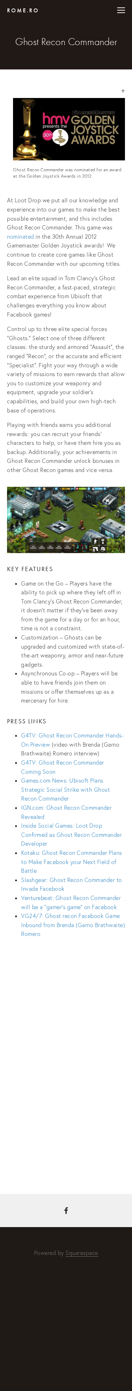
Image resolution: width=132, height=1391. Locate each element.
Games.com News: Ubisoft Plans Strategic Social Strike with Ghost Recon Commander (65, 789)
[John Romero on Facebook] (66, 1210)
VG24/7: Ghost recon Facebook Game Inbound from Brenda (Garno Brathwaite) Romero (73, 924)
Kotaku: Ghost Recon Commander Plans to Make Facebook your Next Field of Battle (71, 861)
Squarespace (81, 1252)
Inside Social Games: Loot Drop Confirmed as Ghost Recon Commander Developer (71, 834)
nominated (20, 236)
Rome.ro (23, 10)
